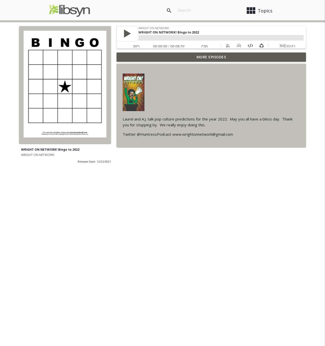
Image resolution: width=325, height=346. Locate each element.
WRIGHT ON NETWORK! (37, 155)
